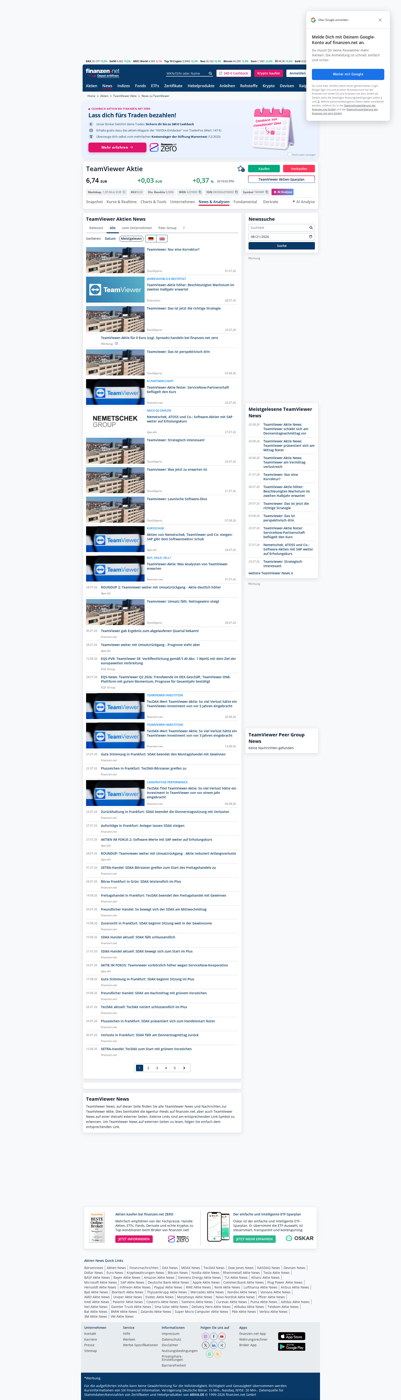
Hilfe (126, 1334)
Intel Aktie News (96, 1302)
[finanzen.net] (103, 71)
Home (91, 96)
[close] (380, 20)
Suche (282, 245)
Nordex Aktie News (242, 1292)
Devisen (287, 86)
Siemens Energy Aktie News (199, 1277)
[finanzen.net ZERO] (163, 147)
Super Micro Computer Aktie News (201, 1311)
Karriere (90, 1340)
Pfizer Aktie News (271, 1297)
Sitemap (90, 1351)
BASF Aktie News (97, 1277)
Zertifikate (173, 86)
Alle (113, 228)
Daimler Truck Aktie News (131, 1306)
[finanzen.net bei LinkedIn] (213, 1345)
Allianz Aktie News (265, 1277)
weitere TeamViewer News (270, 573)
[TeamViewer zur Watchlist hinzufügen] (241, 168)
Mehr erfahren (114, 147)
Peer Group (167, 228)
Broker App (248, 1345)
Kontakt (90, 1334)
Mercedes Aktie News (207, 1292)
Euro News (115, 1272)
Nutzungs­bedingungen (180, 1351)
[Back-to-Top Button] (309, 1395)
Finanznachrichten (143, 1268)
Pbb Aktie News (244, 1311)
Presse (89, 1345)
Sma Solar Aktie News (171, 1306)
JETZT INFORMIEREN (134, 1239)
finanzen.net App (252, 1334)
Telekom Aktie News (283, 1306)
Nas (202, 61)
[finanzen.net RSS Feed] (217, 1354)
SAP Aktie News (132, 1282)
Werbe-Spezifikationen (140, 1345)
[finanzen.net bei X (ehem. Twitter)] (205, 1345)
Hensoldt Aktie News (100, 1287)
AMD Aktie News (97, 1297)
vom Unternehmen (137, 228)
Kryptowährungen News (145, 1272)
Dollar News (93, 1272)
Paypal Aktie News (168, 1287)
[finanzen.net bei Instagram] (205, 1336)
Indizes (123, 86)
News (107, 86)
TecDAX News (214, 1268)
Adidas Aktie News (295, 1302)
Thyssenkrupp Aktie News (167, 1292)
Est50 (113, 61)
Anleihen (227, 86)
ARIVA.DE (197, 1394)
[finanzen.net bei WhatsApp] (209, 1354)
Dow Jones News (241, 1268)
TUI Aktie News (236, 1277)
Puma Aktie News (263, 1302)
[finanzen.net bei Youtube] (222, 1336)
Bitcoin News (178, 1272)
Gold (298, 61)
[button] (233, 73)
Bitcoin (227, 61)
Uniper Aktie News (127, 1297)
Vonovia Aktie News (275, 1292)
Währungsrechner (253, 1340)
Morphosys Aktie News (194, 1297)
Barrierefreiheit (174, 1366)
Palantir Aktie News (128, 1302)
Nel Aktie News (96, 1306)
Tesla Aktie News (276, 1272)
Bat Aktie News (95, 1311)
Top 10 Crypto (173, 61)
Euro (254, 61)
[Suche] (210, 73)
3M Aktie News (95, 1316)
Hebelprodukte (201, 86)
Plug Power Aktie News (285, 1282)
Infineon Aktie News (135, 1287)
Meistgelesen (131, 238)
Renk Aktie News (227, 1287)
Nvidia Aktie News (205, 1272)
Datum (110, 238)
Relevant (96, 228)
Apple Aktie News (206, 1282)
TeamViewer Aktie (125, 96)
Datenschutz (171, 1340)
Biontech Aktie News (127, 1292)
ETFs (155, 86)
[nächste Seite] (184, 1067)
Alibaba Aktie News (249, 1306)
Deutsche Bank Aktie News (168, 1282)
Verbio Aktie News (273, 1311)
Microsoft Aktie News (100, 1282)
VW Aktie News (122, 1316)
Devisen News (294, 1268)
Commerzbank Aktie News (243, 1282)
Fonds (140, 86)
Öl (276, 61)
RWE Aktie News (198, 1287)
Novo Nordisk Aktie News (235, 1297)
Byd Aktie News (96, 1292)
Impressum (170, 1334)
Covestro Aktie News (162, 1302)
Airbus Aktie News (295, 1287)
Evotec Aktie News (160, 1297)
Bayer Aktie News (126, 1277)
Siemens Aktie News (197, 1302)
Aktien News (116, 1268)
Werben (129, 1340)
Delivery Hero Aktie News (211, 1306)
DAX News (170, 1268)
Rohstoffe (249, 86)
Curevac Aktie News (231, 1302)
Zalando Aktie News (156, 1311)
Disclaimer (170, 1345)
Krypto (269, 86)
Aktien (91, 86)
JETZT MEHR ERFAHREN (254, 1239)
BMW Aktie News (124, 1311)
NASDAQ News (268, 1268)
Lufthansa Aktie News (260, 1287)
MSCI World (140, 61)
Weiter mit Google (348, 74)
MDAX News (190, 1268)
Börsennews (93, 1268)
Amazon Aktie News (159, 1277)
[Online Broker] (103, 75)
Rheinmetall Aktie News (241, 1272)
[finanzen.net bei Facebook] (213, 1336)
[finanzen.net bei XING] (222, 1345)
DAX (88, 61)
